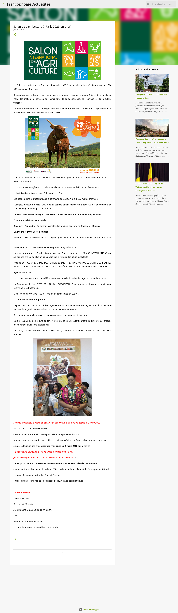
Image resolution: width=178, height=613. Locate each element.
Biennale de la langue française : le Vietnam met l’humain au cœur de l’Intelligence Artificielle (149, 187)
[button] (14, 34)
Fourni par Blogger (90, 610)
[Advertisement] (62, 585)
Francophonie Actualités (29, 4)
